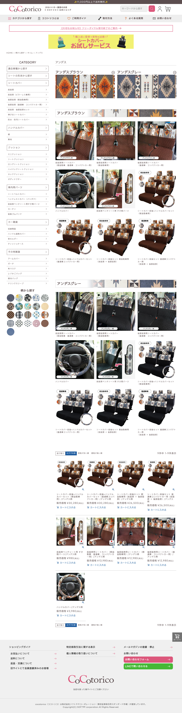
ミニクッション (15, 154)
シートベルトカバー (17, 194)
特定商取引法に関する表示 (80, 647)
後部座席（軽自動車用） (19, 99)
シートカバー (15, 83)
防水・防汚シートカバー (19, 119)
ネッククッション (16, 174)
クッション (14, 147)
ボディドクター (15, 179)
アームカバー (14, 258)
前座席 (11, 89)
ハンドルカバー (16, 128)
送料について (18, 658)
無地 (10, 139)
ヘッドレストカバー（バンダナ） (22, 199)
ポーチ (11, 263)
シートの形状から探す (20, 76)
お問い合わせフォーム (137, 659)
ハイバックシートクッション (21, 169)
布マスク (12, 268)
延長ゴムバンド (15, 214)
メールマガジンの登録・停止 (139, 647)
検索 (152, 8)
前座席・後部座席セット (19, 109)
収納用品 (12, 228)
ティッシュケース (15, 243)
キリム (30, 52)
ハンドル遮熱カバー (17, 233)
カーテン (12, 209)
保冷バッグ (13, 278)
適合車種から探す (17, 68)
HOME (9, 52)
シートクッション (16, 159)
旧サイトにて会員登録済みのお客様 (30, 668)
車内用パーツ (15, 187)
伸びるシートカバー (17, 114)
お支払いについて (20, 653)
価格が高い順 (96, 453)
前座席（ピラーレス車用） (20, 94)
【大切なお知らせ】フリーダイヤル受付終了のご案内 (89, 28)
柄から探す (20, 52)
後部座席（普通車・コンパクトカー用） (25, 104)
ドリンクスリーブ (16, 283)
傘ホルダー (13, 238)
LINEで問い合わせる (136, 666)
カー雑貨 (13, 222)
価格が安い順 (83, 453)
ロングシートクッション (19, 164)
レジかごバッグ (15, 273)
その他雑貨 (14, 252)
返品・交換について (21, 663)
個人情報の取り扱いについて (82, 653)
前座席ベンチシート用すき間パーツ (24, 204)
